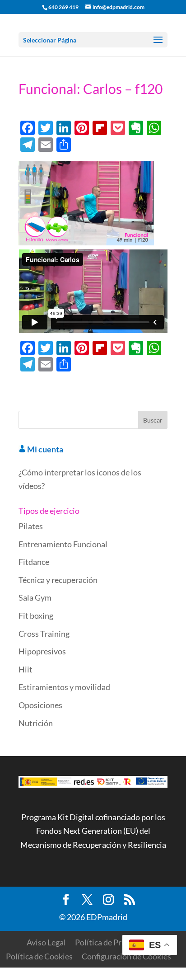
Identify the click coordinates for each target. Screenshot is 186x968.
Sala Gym (35, 597)
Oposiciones (40, 705)
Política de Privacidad (113, 942)
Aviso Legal (46, 942)
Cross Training (44, 634)
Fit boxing (36, 615)
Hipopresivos (42, 651)
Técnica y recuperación (58, 580)
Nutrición (36, 723)
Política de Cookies (39, 956)
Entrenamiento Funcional (63, 544)
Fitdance (34, 562)
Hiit (26, 669)
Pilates (31, 526)
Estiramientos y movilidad (64, 687)
